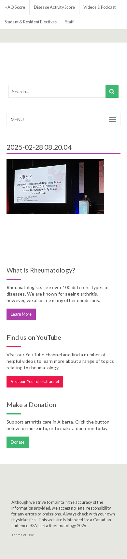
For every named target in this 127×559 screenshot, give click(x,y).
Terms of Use (22, 535)
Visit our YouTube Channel (35, 381)
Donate (18, 442)
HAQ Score (15, 7)
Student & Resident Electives (31, 21)
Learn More (21, 314)
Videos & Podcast (99, 7)
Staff (69, 21)
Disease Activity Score (54, 7)
